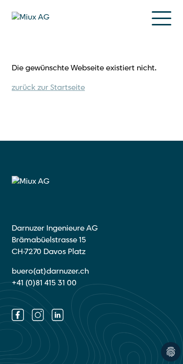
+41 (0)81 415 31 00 (44, 283)
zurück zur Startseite (48, 88)
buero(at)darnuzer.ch (50, 272)
